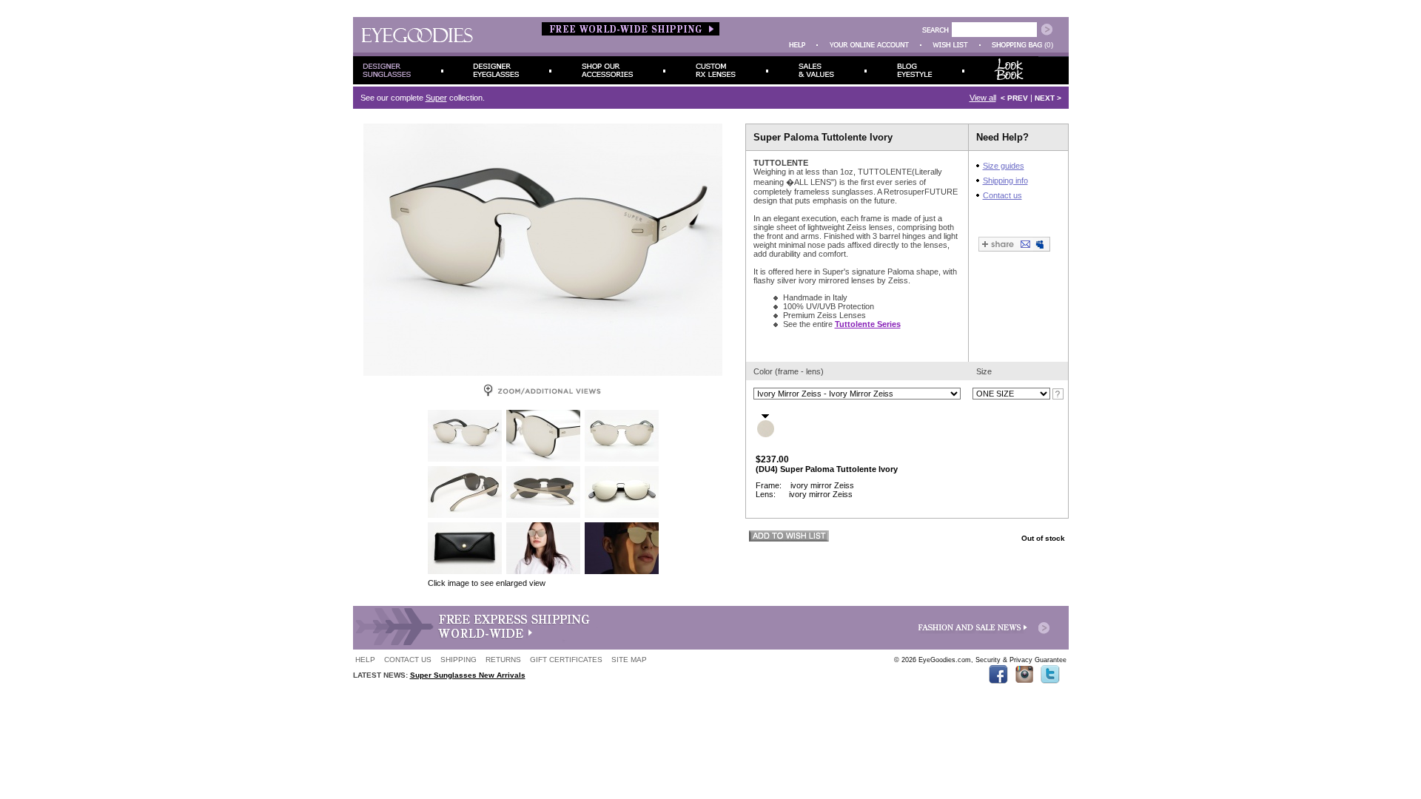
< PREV (1014, 98)
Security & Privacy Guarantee (1020, 660)
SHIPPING (458, 659)
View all (983, 97)
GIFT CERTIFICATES (566, 659)
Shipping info (1005, 180)
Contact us (1002, 195)
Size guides (1003, 165)
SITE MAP (629, 659)
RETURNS (503, 659)
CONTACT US (407, 659)
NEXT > (1048, 98)
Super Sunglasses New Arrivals (467, 675)
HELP (365, 659)
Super (436, 97)
